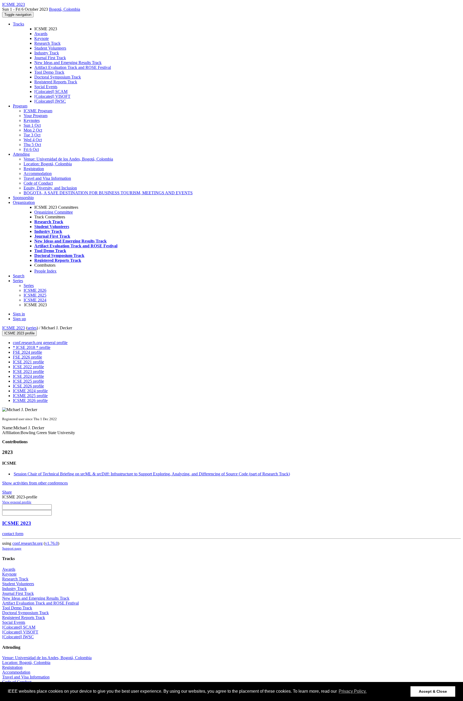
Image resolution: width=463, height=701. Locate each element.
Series (29, 285)
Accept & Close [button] (433, 691)
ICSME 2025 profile (30, 395)
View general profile (16, 502)
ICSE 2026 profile (28, 386)
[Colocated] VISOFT (52, 96)
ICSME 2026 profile (30, 400)
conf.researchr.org (27, 543)
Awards (40, 33)
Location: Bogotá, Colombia (48, 164)
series (32, 328)
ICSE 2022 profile (28, 366)
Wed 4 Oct (33, 139)
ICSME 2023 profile (19, 333)
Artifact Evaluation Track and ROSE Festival (72, 67)
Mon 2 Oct (33, 130)
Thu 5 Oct (32, 144)
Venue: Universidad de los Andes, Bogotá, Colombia (68, 159)
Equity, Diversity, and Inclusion (50, 188)
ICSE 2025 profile (28, 381)
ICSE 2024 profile (28, 376)
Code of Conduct (38, 183)
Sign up (19, 318)
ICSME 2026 (35, 290)
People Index (45, 271)
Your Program (35, 115)
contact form (12, 533)
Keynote (41, 38)
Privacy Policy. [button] (353, 691)
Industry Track (46, 53)
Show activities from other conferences (35, 483)
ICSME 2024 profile (30, 391)
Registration (34, 168)
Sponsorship (23, 197)
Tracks (18, 24)
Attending (21, 154)
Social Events (45, 86)
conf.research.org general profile (40, 342)
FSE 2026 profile (27, 357)
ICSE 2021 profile (28, 362)
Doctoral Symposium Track (57, 77)
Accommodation (38, 173)
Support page (11, 548)
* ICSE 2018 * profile (31, 347)
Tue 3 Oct (32, 135)
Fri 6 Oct (31, 149)
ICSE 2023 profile (28, 371)
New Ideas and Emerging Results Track (68, 62)
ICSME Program (38, 111)
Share (7, 492)
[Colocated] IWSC (50, 101)
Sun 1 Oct (32, 125)
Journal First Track (50, 57)
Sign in (19, 314)
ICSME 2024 (35, 300)
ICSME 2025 (35, 295)
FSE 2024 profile (27, 352)
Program (20, 106)
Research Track (47, 43)
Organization (24, 202)
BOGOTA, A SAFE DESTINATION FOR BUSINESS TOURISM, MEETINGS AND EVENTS (108, 193)
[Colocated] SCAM (51, 91)
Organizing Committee (53, 212)
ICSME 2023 (13, 328)
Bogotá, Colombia (64, 9)
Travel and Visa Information (47, 178)
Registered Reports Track (55, 82)
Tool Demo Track (49, 72)
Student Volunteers (50, 48)
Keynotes (32, 120)
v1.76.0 (51, 543)
